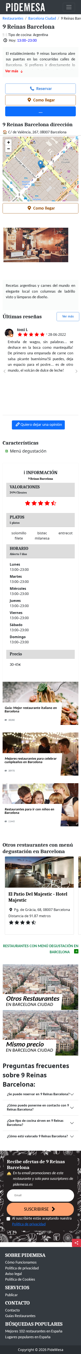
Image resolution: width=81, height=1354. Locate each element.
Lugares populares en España (28, 1337)
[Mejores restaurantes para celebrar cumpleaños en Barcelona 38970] (40, 754)
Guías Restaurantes (20, 1316)
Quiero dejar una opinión (41, 425)
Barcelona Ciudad (42, 19)
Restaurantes (13, 19)
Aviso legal (13, 1274)
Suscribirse (37, 1209)
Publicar (11, 1295)
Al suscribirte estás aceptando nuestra (42, 1221)
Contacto (12, 1310)
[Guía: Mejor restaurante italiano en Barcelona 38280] (40, 703)
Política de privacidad (29, 1224)
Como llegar (43, 100)
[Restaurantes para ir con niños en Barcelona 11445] (40, 804)
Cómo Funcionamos (21, 1262)
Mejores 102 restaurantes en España (33, 1331)
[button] (40, 164)
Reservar (43, 89)
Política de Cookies (20, 1279)
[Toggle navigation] (69, 7)
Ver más (68, 316)
